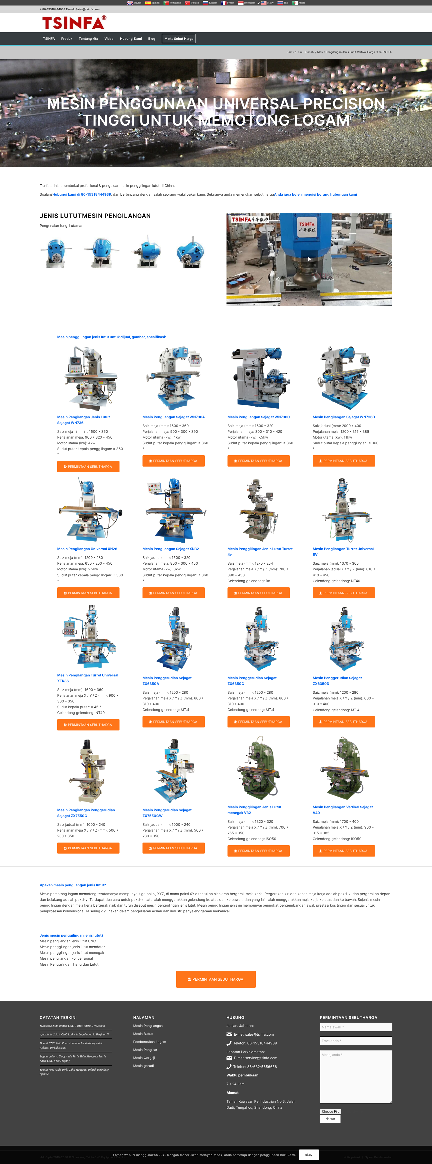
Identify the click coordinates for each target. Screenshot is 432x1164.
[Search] (389, 38)
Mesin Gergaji (144, 1058)
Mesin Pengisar (145, 1050)
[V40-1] (345, 768)
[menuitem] (49, 38)
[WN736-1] (90, 378)
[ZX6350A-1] (175, 639)
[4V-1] (260, 510)
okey (309, 1154)
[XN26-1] (90, 510)
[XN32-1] (175, 510)
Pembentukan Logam (149, 1042)
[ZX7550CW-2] (175, 771)
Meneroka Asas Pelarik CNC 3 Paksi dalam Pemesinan (72, 1026)
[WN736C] (260, 378)
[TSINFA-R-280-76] (74, 22)
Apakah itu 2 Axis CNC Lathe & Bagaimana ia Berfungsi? (74, 1034)
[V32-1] (260, 768)
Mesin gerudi (143, 1066)
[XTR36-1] (90, 636)
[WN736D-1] (345, 378)
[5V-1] (345, 510)
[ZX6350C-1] (260, 639)
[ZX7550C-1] (90, 771)
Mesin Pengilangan (148, 1026)
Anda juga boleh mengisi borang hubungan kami (315, 194)
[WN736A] (175, 378)
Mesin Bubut (143, 1034)
